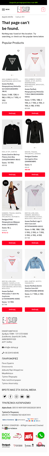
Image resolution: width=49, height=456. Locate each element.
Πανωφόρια (29, 283)
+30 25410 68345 (11, 353)
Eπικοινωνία (7, 367)
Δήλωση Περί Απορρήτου (12, 370)
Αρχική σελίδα (7, 17)
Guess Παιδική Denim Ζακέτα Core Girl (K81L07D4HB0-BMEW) (34, 288)
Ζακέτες (14, 152)
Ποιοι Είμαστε (8, 363)
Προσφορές (29, 153)
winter (27, 152)
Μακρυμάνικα (7, 81)
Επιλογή (12, 113)
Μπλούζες (17, 81)
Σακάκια (37, 153)
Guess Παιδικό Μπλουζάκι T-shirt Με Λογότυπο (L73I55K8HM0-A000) (11, 295)
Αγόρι (33, 81)
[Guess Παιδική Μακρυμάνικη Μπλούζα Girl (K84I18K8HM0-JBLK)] (12, 62)
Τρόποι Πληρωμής (9, 377)
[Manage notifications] (40, 444)
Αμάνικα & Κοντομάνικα (11, 285)
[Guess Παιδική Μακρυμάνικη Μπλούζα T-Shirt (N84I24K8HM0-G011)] (35, 62)
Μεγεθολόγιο (7, 373)
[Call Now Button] (41, 435)
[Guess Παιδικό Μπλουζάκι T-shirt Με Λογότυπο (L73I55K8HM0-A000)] (12, 264)
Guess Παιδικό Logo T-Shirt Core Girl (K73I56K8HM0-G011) (34, 223)
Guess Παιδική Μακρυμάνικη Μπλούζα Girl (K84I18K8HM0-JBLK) (11, 88)
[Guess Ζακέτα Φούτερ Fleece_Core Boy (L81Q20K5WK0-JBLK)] (12, 134)
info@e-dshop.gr (11, 347)
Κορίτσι (15, 79)
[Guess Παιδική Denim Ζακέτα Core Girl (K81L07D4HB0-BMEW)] (35, 264)
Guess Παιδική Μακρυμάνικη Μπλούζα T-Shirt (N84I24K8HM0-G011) (34, 93)
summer (9, 79)
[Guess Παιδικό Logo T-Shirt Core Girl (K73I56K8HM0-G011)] (35, 196)
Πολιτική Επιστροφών (11, 380)
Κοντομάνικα (7, 286)
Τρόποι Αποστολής (10, 383)
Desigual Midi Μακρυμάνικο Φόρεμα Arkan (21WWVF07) (11, 222)
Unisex (27, 81)
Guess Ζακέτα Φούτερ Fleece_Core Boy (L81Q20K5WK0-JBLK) (11, 157)
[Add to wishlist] (18, 51)
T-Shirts (38, 79)
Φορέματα (16, 216)
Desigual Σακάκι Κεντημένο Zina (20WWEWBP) (31, 159)
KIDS (3, 79)
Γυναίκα (34, 152)
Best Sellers (29, 213)
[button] (43, 9)
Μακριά (18, 213)
